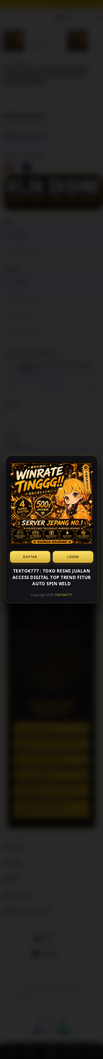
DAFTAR (30, 556)
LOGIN (73, 556)
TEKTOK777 (63, 595)
